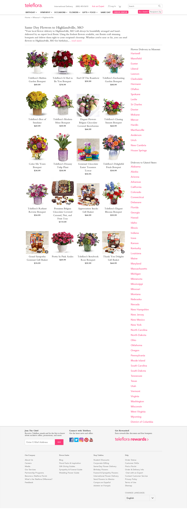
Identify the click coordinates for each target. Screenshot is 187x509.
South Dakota (138, 370)
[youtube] (91, 441)
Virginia (135, 396)
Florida (134, 207)
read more (77, 40)
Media (27, 466)
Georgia (135, 212)
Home (27, 17)
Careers (28, 463)
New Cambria (138, 145)
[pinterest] (86, 441)
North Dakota (138, 335)
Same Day (106, 12)
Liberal (134, 68)
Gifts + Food (89, 12)
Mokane (135, 114)
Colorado (136, 192)
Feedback (29, 482)
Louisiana (136, 253)
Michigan (136, 273)
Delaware (136, 202)
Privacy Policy (131, 479)
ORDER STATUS (120, 12)
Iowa (133, 238)
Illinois (134, 227)
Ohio (133, 340)
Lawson (135, 73)
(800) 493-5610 (82, 6)
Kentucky (136, 248)
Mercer (134, 119)
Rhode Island (138, 360)
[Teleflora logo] (34, 6)
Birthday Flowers (101, 469)
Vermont (135, 391)
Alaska (134, 171)
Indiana (135, 233)
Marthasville (137, 130)
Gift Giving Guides (67, 466)
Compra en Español (102, 482)
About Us (29, 460)
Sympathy (45, 12)
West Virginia (138, 411)
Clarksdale (136, 79)
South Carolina (139, 365)
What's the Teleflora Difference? (38, 479)
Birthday (30, 12)
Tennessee (136, 375)
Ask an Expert (98, 6)
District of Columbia (142, 421)
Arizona (135, 176)
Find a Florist (130, 466)
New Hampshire (140, 309)
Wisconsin (136, 406)
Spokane (135, 94)
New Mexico (138, 319)
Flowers (73, 12)
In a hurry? (144, 11)
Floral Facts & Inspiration (70, 463)
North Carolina (139, 330)
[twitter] (76, 441)
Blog (61, 460)
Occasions (59, 12)
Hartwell (135, 53)
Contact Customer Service (136, 476)
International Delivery (63, 6)
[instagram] (81, 441)
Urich (133, 140)
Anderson (136, 135)
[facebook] (71, 441)
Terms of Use (130, 482)
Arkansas (136, 181)
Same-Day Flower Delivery (105, 466)
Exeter (134, 63)
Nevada (135, 304)
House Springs (139, 150)
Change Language (134, 493)
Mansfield (136, 58)
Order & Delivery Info (134, 469)
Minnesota (136, 278)
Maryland (136, 263)
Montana (136, 294)
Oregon (135, 350)
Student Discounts (101, 460)
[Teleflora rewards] (132, 440)
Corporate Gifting (101, 463)
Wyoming (136, 416)
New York (136, 324)
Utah (133, 386)
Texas (134, 381)
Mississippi (137, 284)
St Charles (136, 104)
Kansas (135, 243)
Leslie (134, 99)
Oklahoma (136, 345)
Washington (137, 401)
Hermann (136, 84)
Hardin (134, 124)
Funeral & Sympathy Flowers (106, 473)
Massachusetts (139, 268)
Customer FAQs (132, 463)
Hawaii (134, 217)
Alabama (136, 166)
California (136, 187)
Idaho (134, 222)
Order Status (130, 460)
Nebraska (136, 299)
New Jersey (137, 314)
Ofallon (135, 89)
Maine (134, 258)
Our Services (30, 469)
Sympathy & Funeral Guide (70, 469)
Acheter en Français (102, 485)
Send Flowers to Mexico (104, 479)
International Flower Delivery (106, 476)
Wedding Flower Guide (69, 473)
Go (59, 442)
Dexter (134, 109)
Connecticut (137, 197)
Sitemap (128, 485)
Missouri (36, 17)
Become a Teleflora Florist (36, 476)
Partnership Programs (34, 473)
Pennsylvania (138, 355)
